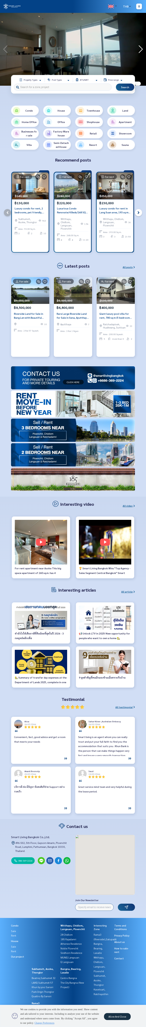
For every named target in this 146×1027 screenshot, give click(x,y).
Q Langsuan (67, 961)
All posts (128, 267)
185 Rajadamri (68, 939)
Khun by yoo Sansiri (42, 987)
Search (125, 87)
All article (127, 591)
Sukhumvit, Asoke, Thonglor (100, 980)
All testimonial (124, 707)
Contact (119, 958)
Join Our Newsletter (87, 900)
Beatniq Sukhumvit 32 (44, 978)
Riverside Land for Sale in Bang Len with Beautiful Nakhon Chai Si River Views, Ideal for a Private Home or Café (30, 316)
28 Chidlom (67, 934)
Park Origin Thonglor (43, 991)
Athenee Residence (71, 943)
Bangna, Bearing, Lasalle (98, 948)
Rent (13, 935)
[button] (140, 49)
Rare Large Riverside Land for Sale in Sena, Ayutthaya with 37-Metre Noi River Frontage (72, 316)
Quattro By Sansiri (41, 996)
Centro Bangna (69, 978)
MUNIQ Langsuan (70, 957)
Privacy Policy (121, 935)
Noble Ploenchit (69, 948)
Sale (13, 931)
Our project (17, 956)
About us (119, 941)
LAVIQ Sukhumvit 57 (42, 982)
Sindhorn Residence (71, 952)
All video (128, 505)
